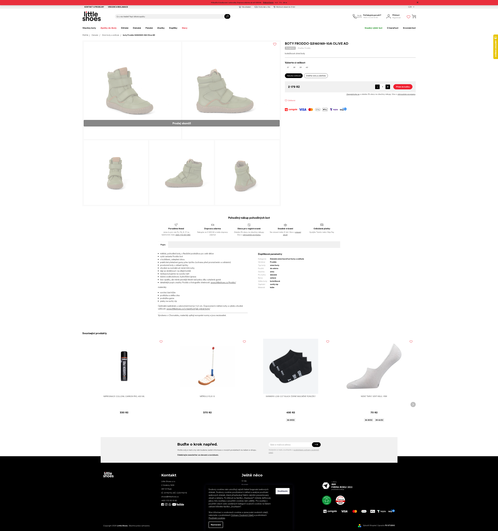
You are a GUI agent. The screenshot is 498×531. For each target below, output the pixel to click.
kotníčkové (275, 281)
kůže (272, 287)
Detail (289, 390)
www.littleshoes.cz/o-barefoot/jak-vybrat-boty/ (188, 309)
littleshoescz (166, 504)
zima (272, 272)
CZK (410, 7)
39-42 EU (379, 420)
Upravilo (386, 525)
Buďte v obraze (162, 504)
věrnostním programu (406, 94)
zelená (273, 278)
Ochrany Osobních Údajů (242, 515)
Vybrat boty (268, 2)
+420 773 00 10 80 (169, 500)
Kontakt (245, 485)
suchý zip (274, 284)
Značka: (304, 48)
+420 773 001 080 (182, 235)
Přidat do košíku (403, 87)
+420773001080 (170, 504)
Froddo (273, 262)
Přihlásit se (316, 444)
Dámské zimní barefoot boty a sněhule (287, 259)
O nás (244, 481)
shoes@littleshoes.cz (170, 497)
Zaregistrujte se (352, 94)
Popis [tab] (163, 245)
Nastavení (216, 524)
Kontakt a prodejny (94, 7)
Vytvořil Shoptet (369, 525)
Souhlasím (283, 491)
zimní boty (274, 265)
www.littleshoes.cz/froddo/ (223, 282)
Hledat (227, 16)
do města (274, 268)
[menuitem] (89, 28)
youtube (178, 504)
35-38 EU (368, 420)
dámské (273, 275)
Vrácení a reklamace (118, 7)
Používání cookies (217, 518)
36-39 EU (291, 420)
